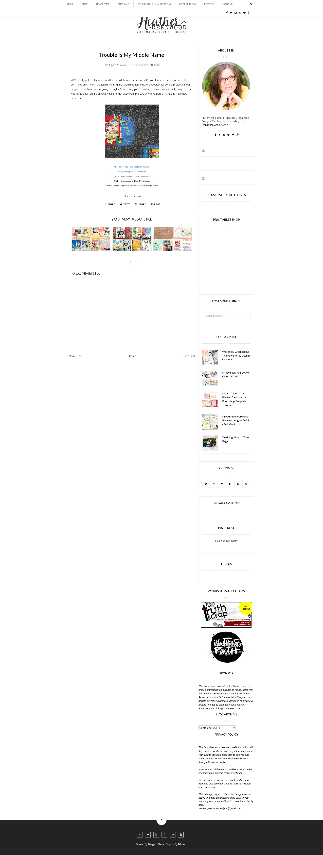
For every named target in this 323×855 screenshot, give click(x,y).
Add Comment (140, 64)
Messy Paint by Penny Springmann (132, 172)
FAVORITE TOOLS (187, 4)
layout (157, 64)
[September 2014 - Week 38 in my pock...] (172, 239)
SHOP (85, 4)
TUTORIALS (123, 4)
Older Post (189, 356)
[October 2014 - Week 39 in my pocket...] (91, 239)
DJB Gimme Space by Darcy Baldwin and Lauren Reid (132, 176)
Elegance (170, 844)
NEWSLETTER (103, 4)
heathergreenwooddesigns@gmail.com (220, 808)
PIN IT (157, 204)
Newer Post (75, 356)
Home (132, 356)
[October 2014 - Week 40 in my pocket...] (132, 239)
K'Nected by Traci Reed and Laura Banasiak (132, 167)
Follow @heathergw (226, 540)
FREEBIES (208, 4)
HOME (70, 4)
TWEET (126, 204)
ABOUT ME (227, 4)
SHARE (111, 204)
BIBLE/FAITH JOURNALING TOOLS (154, 4)
